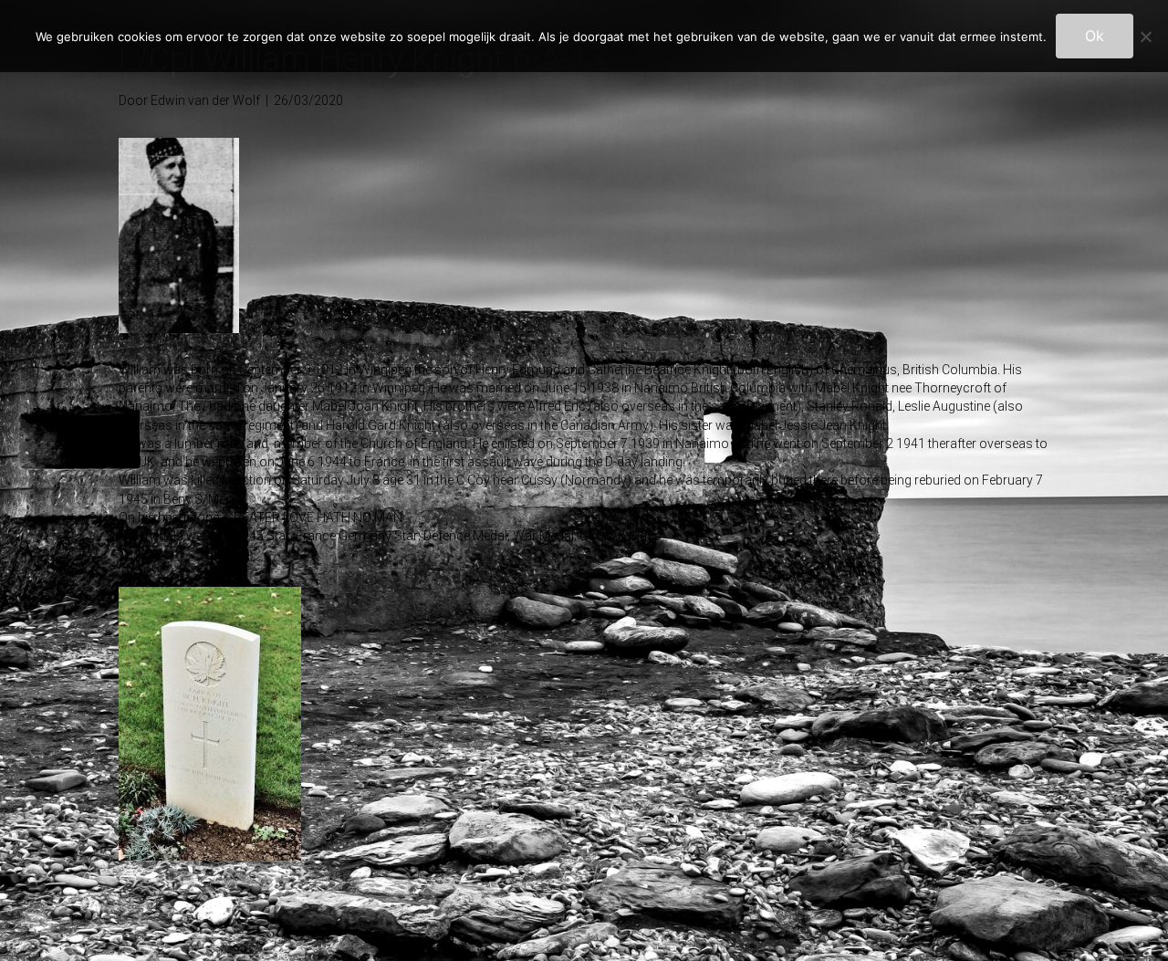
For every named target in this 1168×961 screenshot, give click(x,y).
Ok (1094, 35)
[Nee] (1145, 36)
